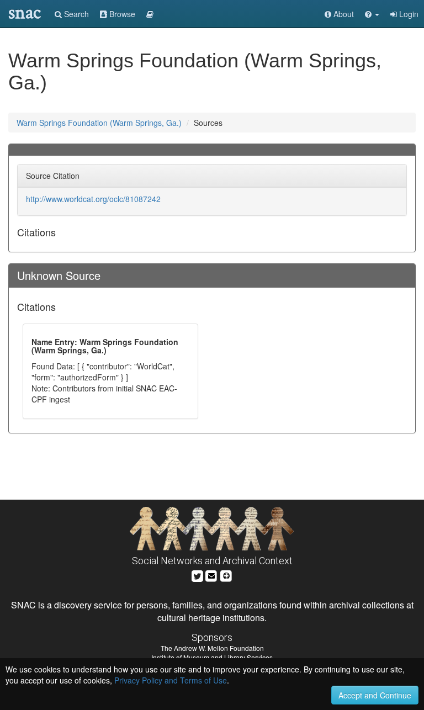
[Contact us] (211, 574)
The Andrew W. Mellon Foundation (212, 648)
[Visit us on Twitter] (197, 574)
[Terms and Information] (226, 574)
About (342, 13)
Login (407, 13)
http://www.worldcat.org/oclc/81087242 (93, 198)
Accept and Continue (374, 695)
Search (75, 13)
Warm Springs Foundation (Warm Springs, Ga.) (99, 122)
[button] (372, 14)
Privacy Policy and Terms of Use (170, 680)
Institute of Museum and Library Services (212, 657)
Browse (121, 13)
